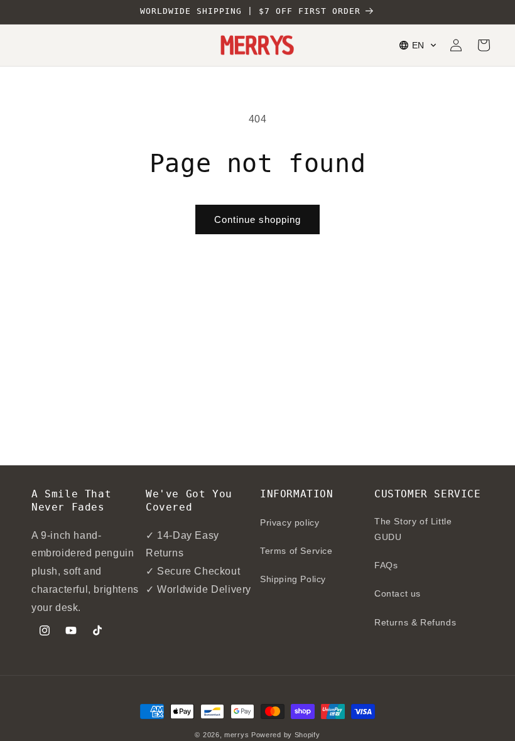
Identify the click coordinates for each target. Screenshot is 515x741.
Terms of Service (296, 551)
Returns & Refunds (415, 622)
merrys (236, 734)
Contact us (397, 593)
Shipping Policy (293, 579)
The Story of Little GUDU (413, 529)
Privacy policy (289, 522)
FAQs (386, 565)
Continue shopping (257, 219)
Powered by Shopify (285, 734)
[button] (418, 45)
